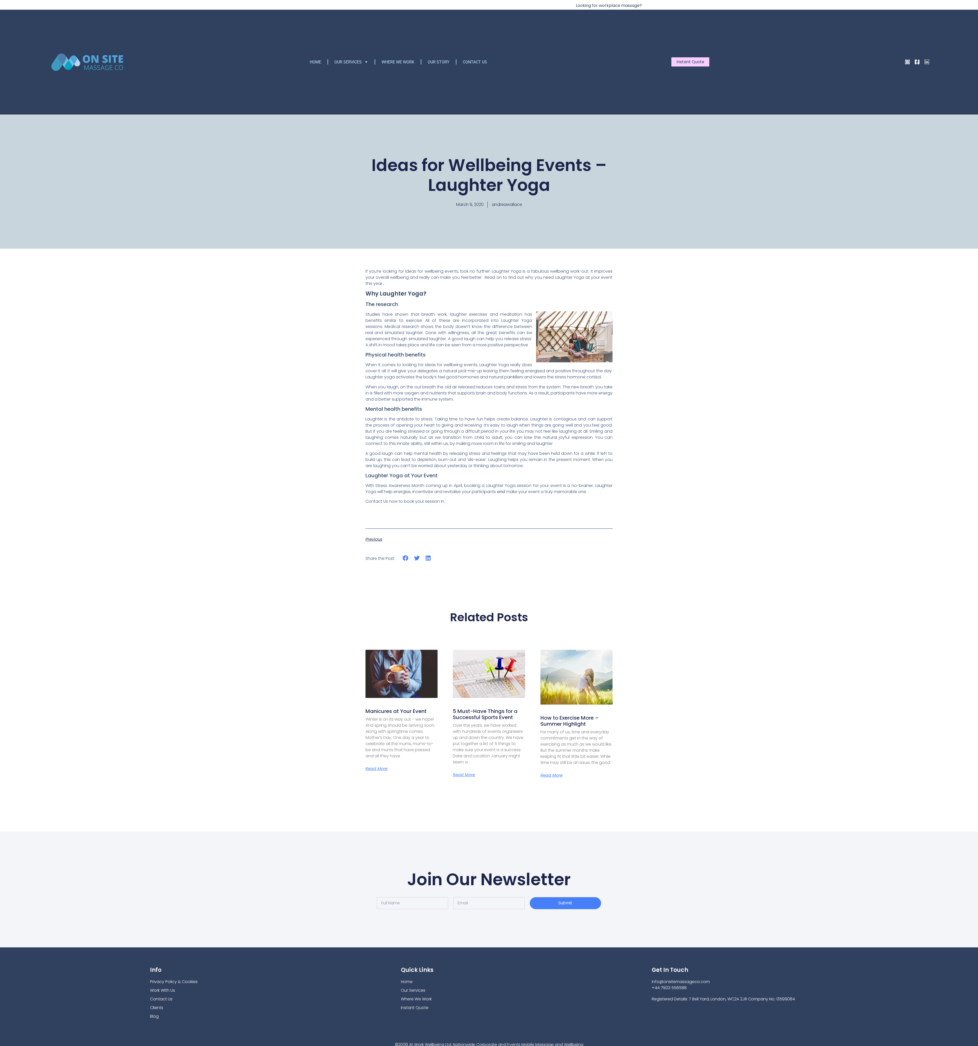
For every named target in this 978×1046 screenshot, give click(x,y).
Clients (156, 1008)
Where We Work (398, 62)
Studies (372, 314)
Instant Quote (414, 1008)
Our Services (348, 62)
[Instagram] (907, 62)
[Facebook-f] (917, 62)
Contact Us (475, 62)
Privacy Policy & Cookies (174, 982)
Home (315, 62)
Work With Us (162, 990)
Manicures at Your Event (396, 711)
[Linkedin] (927, 62)
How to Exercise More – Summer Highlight (569, 720)
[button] (406, 558)
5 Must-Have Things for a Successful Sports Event (485, 714)
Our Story (439, 62)
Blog (154, 1016)
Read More (376, 769)
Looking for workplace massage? (609, 5)
